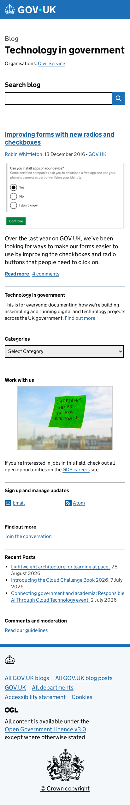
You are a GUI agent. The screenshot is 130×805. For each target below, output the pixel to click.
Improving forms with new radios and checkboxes (59, 138)
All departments (53, 687)
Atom (79, 503)
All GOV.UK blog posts (84, 678)
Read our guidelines (26, 630)
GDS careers (76, 470)
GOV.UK (97, 154)
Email (19, 503)
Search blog (22, 85)
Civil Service (51, 63)
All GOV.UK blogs (27, 678)
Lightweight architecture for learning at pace (60, 567)
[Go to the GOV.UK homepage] (30, 9)
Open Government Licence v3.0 (45, 729)
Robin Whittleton (23, 154)
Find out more (80, 318)
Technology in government (65, 50)
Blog (11, 38)
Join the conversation (28, 536)
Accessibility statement (35, 697)
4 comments (45, 274)
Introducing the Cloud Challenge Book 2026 (59, 580)
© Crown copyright (65, 788)
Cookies (82, 697)
